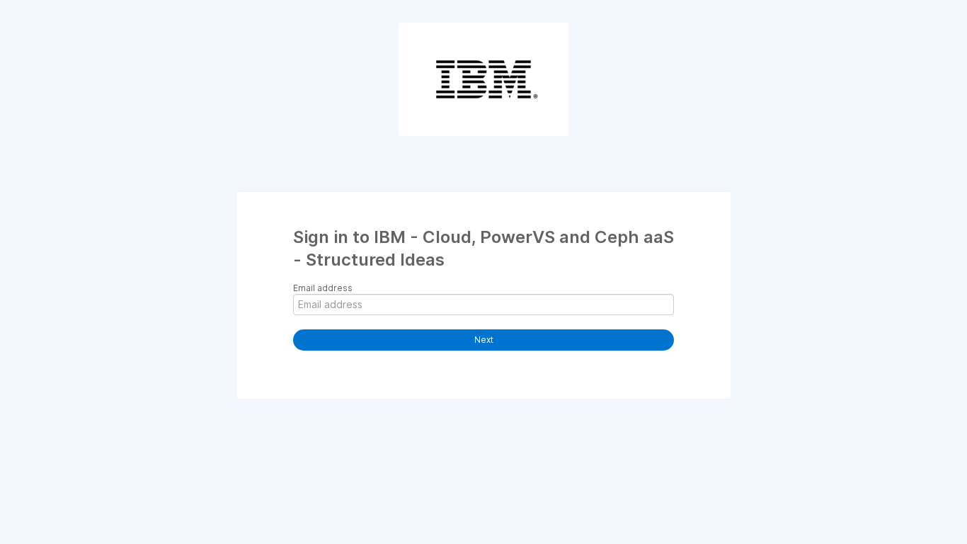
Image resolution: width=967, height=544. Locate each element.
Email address (323, 288)
